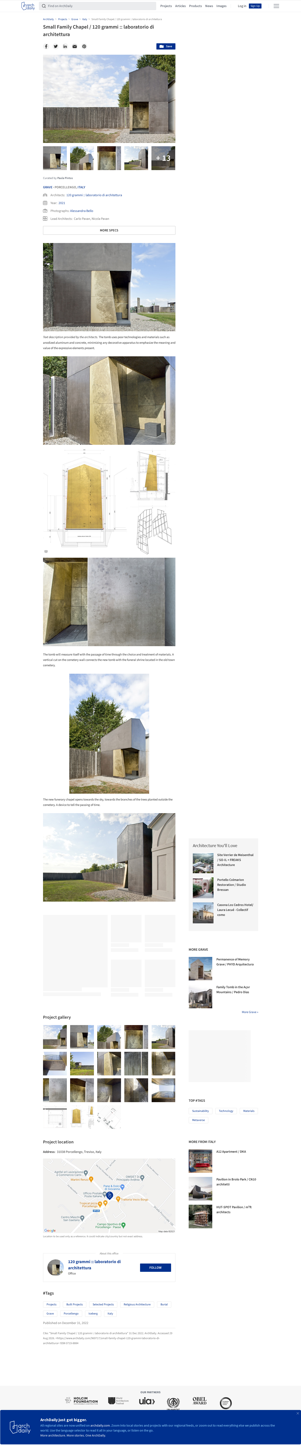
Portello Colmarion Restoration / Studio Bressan (231, 885)
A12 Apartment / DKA (231, 1151)
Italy (81, 187)
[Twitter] (56, 46)
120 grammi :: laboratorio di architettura (94, 195)
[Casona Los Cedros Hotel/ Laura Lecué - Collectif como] (203, 912)
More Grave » (250, 1012)
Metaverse (198, 1120)
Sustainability (200, 1111)
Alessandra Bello (81, 211)
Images (221, 6)
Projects (166, 6)
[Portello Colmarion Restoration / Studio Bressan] (203, 887)
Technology (226, 1111)
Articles (180, 6)
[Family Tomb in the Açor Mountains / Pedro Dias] (200, 996)
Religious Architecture (137, 1304)
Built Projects (74, 1304)
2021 (62, 203)
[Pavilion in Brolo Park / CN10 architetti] (200, 1189)
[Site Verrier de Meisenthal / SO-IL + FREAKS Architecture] (203, 862)
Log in (242, 6)
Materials (248, 1111)
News (209, 6)
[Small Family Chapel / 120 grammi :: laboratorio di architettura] (55, 1037)
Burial (164, 1304)
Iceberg (93, 1314)
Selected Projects (103, 1304)
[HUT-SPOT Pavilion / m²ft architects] (200, 1216)
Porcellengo (71, 1314)
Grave (48, 187)
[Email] (75, 46)
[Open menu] (276, 6)
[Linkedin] (65, 46)
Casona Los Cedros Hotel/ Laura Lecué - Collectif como (235, 910)
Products (195, 6)
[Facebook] (46, 46)
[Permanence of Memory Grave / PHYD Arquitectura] (200, 969)
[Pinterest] (84, 46)
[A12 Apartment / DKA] (200, 1161)
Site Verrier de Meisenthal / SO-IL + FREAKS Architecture (235, 860)
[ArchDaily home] (28, 6)
